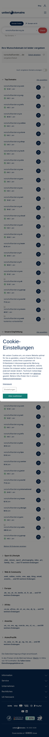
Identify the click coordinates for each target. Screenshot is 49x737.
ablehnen (37, 373)
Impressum (7, 384)
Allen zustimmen (15, 396)
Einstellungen (9, 389)
